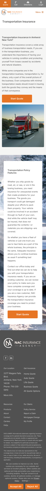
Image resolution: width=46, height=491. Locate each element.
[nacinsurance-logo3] (22, 339)
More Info (8, 395)
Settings (25, 481)
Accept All (15, 486)
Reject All (32, 486)
